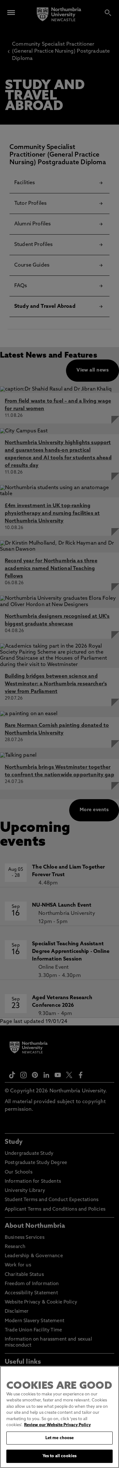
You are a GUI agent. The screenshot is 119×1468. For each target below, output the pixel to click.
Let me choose (59, 1438)
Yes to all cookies (59, 1456)
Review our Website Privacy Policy (57, 1425)
